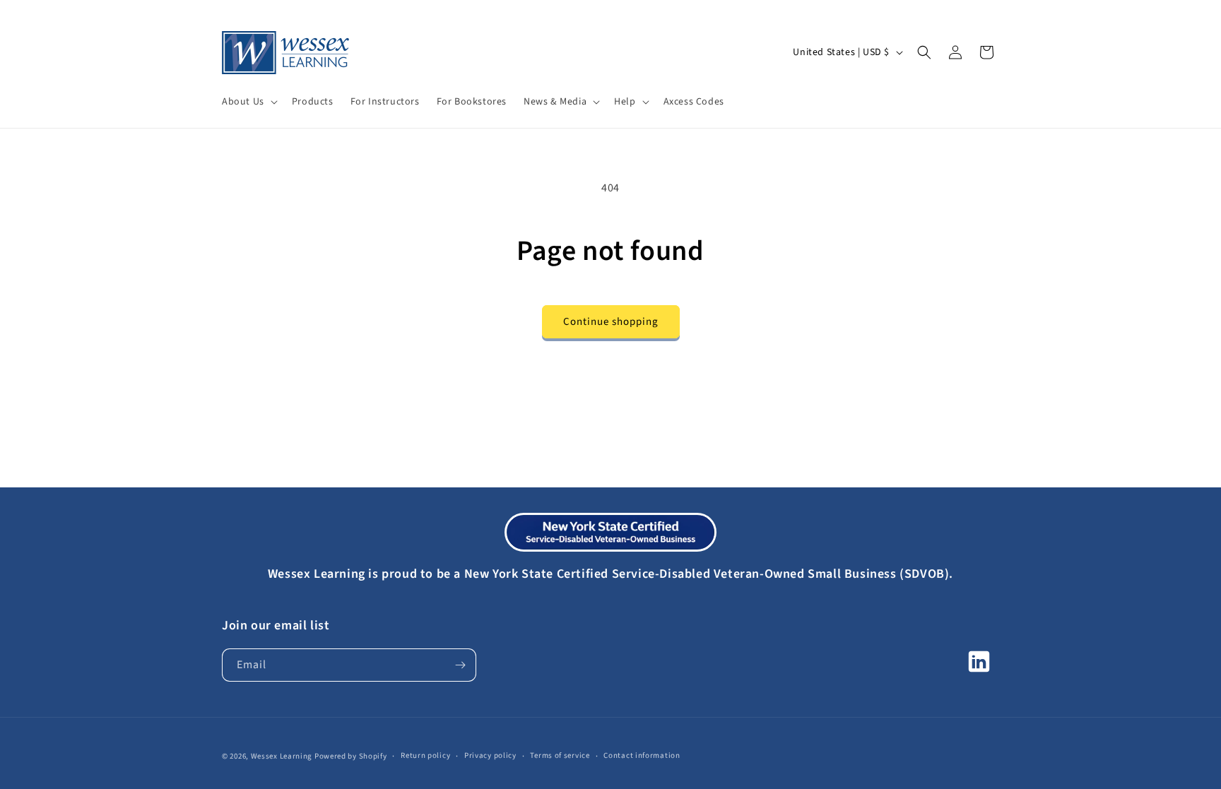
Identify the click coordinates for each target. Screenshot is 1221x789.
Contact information (641, 755)
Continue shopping (611, 321)
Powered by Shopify (350, 756)
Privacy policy (490, 755)
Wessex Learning (282, 756)
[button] (248, 102)
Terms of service (559, 755)
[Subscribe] (460, 665)
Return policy (425, 755)
